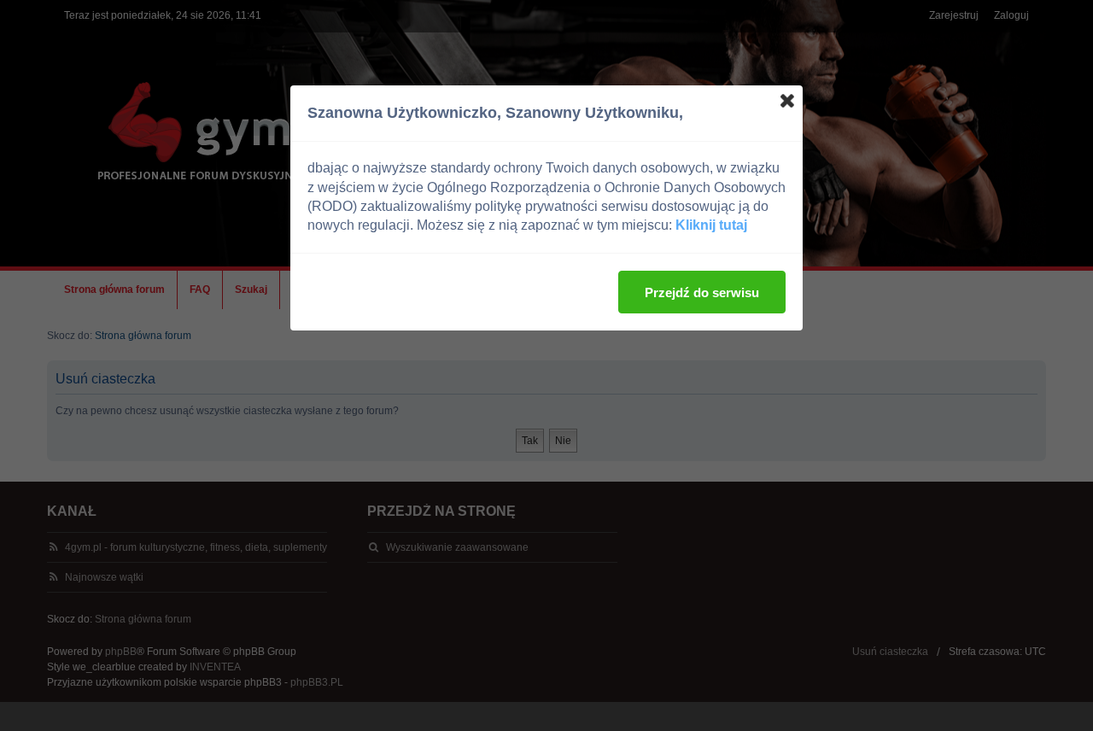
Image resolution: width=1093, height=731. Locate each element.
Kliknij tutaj (711, 225)
